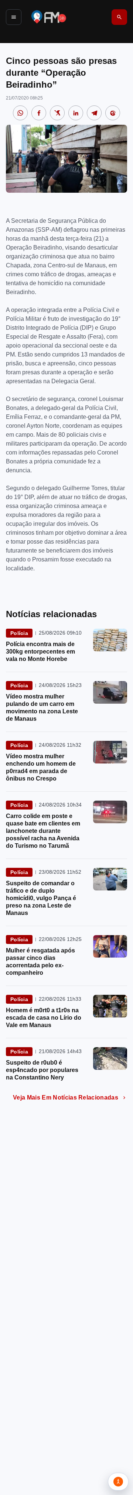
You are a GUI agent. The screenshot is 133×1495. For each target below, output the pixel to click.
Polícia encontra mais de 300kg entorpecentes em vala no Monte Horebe (40, 651)
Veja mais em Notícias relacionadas (65, 1097)
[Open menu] (13, 17)
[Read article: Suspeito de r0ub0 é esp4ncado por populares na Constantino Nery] (110, 1058)
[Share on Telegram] (94, 112)
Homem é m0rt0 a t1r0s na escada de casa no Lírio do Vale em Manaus (43, 1017)
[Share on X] (57, 112)
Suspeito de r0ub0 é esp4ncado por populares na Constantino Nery (42, 1070)
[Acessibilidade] (118, 1482)
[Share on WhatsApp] (20, 112)
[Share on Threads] (112, 112)
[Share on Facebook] (38, 112)
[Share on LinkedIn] (75, 112)
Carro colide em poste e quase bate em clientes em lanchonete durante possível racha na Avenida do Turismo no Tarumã (43, 831)
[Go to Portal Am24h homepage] (48, 17)
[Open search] (119, 17)
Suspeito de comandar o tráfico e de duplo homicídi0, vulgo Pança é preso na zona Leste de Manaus (41, 898)
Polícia (19, 633)
